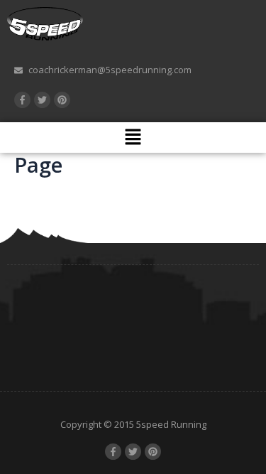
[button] (132, 137)
